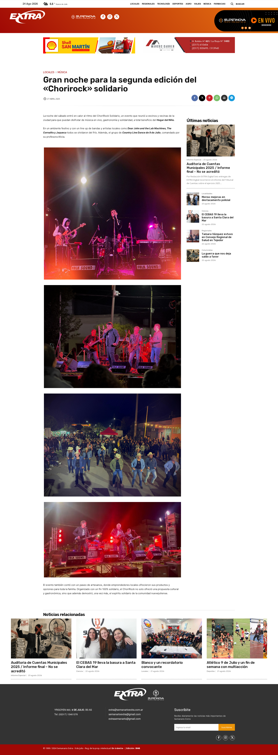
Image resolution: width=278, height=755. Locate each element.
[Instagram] (109, 16)
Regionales (207, 231)
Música (62, 72)
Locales (48, 72)
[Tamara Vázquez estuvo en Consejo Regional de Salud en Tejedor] (193, 236)
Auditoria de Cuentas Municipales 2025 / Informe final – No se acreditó (208, 168)
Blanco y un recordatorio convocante (162, 664)
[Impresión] (224, 98)
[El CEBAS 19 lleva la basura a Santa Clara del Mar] (193, 216)
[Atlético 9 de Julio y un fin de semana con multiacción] (237, 638)
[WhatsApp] (217, 98)
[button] (236, 4)
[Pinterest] (209, 98)
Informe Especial (194, 160)
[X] (116, 16)
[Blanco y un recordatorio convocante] (171, 638)
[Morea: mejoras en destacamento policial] (193, 199)
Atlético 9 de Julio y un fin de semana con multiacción (231, 664)
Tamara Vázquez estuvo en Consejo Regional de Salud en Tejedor (217, 237)
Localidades (207, 194)
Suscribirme (226, 727)
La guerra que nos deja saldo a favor (216, 255)
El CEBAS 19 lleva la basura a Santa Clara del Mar (217, 217)
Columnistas (207, 250)
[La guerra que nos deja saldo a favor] (193, 255)
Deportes (211, 671)
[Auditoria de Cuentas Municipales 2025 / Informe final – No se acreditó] (211, 140)
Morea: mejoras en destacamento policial (216, 198)
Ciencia (205, 211)
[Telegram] (231, 98)
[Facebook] (103, 16)
